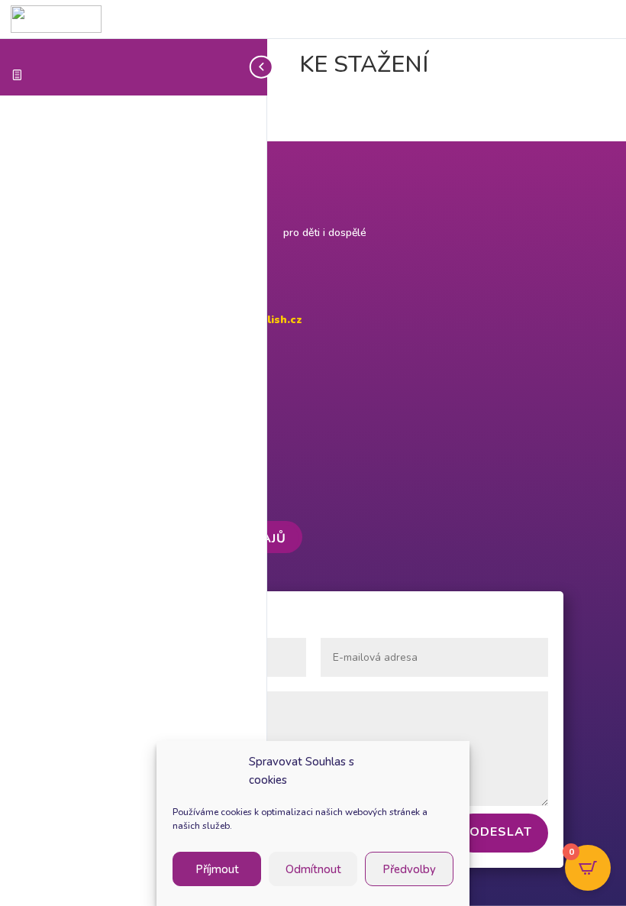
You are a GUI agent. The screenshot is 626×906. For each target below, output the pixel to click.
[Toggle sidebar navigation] (262, 66)
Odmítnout (313, 869)
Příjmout (217, 869)
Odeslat (501, 831)
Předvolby (409, 869)
